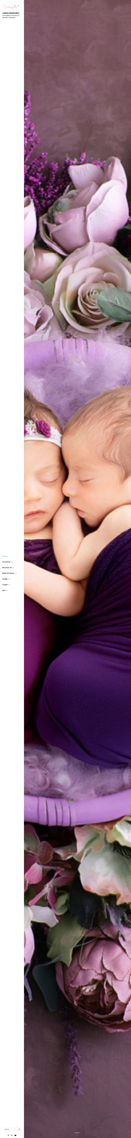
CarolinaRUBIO (10, 13)
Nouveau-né (7, 567)
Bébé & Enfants (8, 573)
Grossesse (6, 561)
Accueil (5, 556)
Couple (5, 584)
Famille (5, 579)
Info (3, 590)
